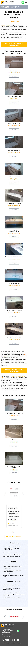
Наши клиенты (14, 609)
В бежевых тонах (14, 176)
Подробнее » (14, 521)
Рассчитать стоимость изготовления (14, 44)
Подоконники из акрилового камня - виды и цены (8, 635)
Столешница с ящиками (14, 203)
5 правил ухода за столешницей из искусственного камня (11, 549)
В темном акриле (14, 283)
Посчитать (14, 76)
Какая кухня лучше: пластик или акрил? (12, 546)
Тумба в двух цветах (14, 123)
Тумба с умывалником (14, 337)
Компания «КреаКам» (6, 25)
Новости (14, 562)
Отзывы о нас (14, 482)
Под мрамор (14, 70)
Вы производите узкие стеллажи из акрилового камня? (11, 589)
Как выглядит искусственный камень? (11, 591)
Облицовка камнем (14, 150)
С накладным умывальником (14, 231)
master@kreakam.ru (6, 632)
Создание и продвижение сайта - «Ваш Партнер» (11, 642)
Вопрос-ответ (12, 582)
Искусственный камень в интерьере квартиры (13, 551)
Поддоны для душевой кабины (14, 467)
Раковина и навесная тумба (14, 257)
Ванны (14, 439)
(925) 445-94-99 (11, 7)
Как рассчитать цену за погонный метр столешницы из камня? (12, 571)
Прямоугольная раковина (14, 96)
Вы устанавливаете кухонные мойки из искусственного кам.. (12, 598)
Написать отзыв (15, 536)
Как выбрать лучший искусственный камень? (13, 554)
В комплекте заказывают (14, 395)
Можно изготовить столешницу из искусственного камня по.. (11, 585)
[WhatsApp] (22, 2)
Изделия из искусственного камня (9, 2)
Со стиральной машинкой (14, 310)
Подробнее (14, 419)
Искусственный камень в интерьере (11, 556)
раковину (6, 356)
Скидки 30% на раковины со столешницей (12, 566)
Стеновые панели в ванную (14, 413)
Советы (12, 543)
